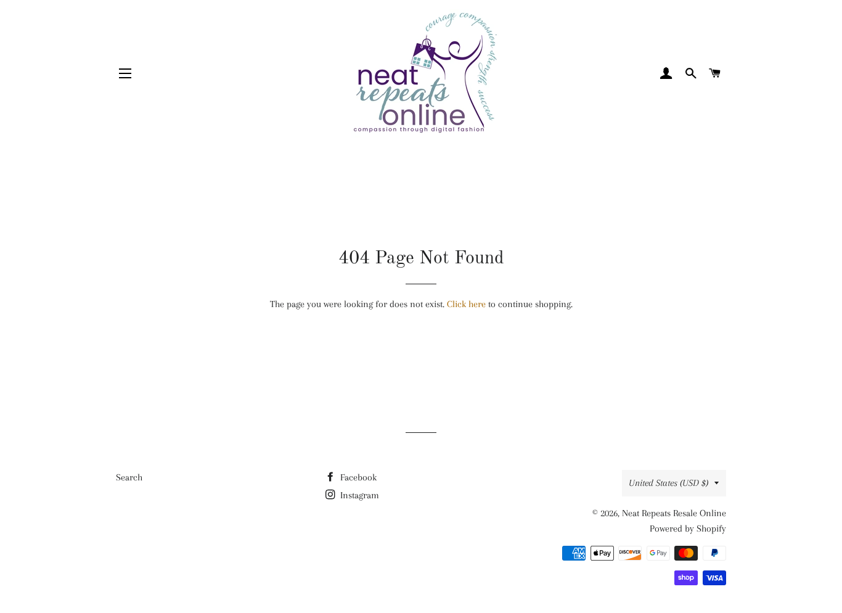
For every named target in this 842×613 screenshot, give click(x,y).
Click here (466, 304)
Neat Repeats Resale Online (674, 513)
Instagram (358, 495)
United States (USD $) (668, 482)
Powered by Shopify (688, 528)
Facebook (357, 477)
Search (129, 477)
